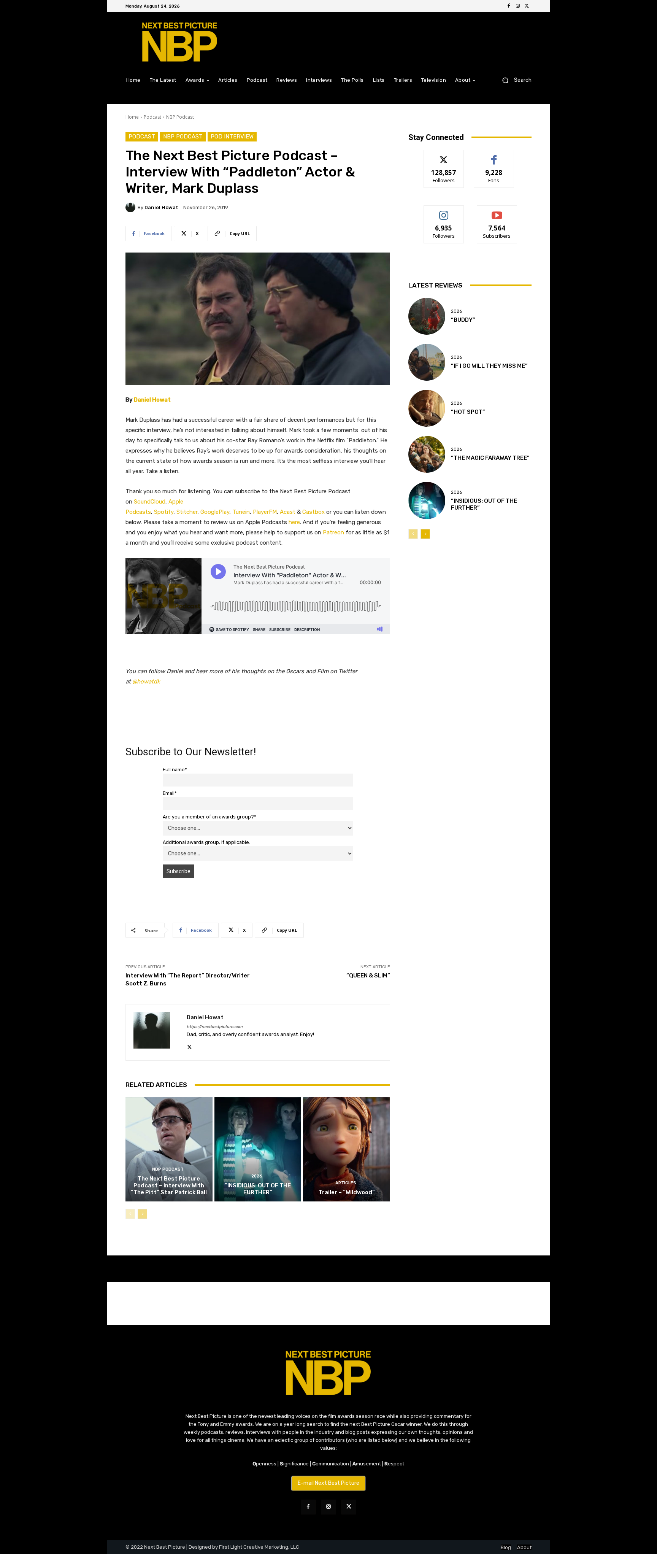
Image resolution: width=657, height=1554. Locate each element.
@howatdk (146, 681)
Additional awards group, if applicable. (206, 842)
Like (494, 156)
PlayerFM (265, 511)
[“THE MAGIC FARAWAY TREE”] (426, 454)
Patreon (333, 532)
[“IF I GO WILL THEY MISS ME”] (426, 362)
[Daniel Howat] (131, 207)
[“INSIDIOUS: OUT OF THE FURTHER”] (258, 1149)
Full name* (175, 769)
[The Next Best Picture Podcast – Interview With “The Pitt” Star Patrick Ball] (169, 1149)
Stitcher (186, 511)
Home (132, 117)
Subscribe (497, 211)
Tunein (241, 511)
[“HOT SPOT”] (426, 408)
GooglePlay (214, 511)
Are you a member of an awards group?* (209, 817)
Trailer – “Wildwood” (347, 1192)
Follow (444, 156)
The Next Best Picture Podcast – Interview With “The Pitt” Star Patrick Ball (169, 1185)
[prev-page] (130, 1214)
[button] (514, 80)
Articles (345, 1183)
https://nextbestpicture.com (215, 1027)
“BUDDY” (463, 319)
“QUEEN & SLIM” (368, 975)
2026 (256, 1176)
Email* (170, 793)
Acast (287, 511)
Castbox (313, 511)
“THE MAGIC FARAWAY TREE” (490, 457)
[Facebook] (508, 6)
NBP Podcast (180, 117)
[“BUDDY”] (426, 316)
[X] (527, 6)
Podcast (152, 117)
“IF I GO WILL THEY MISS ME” (489, 365)
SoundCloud (149, 501)
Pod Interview (232, 136)
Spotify (163, 511)
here (294, 522)
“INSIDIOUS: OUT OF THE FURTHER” (258, 1189)
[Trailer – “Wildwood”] (346, 1149)
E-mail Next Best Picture (328, 1483)
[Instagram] (517, 6)
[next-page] (142, 1214)
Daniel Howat (161, 207)
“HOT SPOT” (468, 411)
